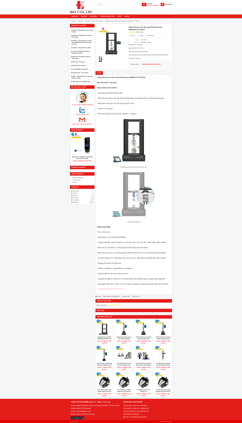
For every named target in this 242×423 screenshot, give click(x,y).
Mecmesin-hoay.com (77, 177)
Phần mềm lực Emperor (78, 62)
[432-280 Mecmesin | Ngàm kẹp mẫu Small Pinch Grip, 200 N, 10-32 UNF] (163, 354)
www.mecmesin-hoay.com (86, 414)
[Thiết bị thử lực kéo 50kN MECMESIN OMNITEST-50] (104, 327)
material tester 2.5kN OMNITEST (111, 296)
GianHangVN (169, 421)
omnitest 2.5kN (126, 296)
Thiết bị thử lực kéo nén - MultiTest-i (135, 405)
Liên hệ (127, 16)
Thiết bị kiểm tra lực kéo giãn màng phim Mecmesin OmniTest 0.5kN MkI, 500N (143, 338)
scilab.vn (74, 182)
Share (133, 35)
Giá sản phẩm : (135, 64)
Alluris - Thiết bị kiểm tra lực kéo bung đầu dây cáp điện (82, 77)
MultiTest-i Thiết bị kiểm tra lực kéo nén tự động (82, 31)
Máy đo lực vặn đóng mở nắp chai (134, 417)
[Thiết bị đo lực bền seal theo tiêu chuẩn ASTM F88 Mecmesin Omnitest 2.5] (124, 327)
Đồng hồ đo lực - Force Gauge (80, 72)
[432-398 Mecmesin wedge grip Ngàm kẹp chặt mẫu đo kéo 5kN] (163, 380)
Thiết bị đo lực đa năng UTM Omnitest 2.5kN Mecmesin (104, 364)
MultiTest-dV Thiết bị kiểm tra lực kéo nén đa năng (81, 36)
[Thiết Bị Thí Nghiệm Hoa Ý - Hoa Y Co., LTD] (81, 13)
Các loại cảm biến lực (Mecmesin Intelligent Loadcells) (80, 52)
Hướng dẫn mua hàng (107, 16)
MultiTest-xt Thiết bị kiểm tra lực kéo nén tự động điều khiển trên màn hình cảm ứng (81, 42)
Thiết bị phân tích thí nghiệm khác (81, 81)
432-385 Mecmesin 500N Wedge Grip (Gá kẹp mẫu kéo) (124, 391)
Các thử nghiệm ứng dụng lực (80, 69)
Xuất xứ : (137, 39)
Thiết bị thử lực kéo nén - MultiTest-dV (136, 408)
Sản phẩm (93, 16)
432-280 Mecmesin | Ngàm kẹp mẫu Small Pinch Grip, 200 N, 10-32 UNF (163, 365)
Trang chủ (74, 16)
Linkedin (151, 35)
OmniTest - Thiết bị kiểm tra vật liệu (81, 47)
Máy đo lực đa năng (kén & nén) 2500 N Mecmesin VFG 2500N (82, 157)
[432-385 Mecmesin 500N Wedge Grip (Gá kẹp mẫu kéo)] (124, 380)
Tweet (142, 35)
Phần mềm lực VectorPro (79, 65)
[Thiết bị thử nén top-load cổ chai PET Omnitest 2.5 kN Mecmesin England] (163, 327)
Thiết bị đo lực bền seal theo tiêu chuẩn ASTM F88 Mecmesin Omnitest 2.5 (123, 338)
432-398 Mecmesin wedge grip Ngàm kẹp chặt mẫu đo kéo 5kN (163, 391)
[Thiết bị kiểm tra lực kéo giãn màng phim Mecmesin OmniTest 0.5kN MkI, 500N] (143, 327)
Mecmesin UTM (136, 296)
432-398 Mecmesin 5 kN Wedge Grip (143, 390)
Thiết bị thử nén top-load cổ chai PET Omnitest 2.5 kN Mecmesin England (163, 338)
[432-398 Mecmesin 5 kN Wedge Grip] (143, 380)
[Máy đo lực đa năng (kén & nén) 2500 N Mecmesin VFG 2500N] (82, 144)
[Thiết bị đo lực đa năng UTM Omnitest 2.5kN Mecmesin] (104, 354)
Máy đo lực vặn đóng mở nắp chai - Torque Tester (81, 57)
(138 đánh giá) (139, 32)
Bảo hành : (137, 42)
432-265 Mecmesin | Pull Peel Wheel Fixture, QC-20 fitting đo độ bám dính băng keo (143, 365)
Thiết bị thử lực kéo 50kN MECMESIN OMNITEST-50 (104, 337)
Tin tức (119, 16)
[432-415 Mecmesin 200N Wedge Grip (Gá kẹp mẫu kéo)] (104, 380)
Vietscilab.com (76, 180)
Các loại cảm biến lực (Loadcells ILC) (136, 411)
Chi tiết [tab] (99, 73)
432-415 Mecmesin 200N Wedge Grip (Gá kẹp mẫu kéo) (104, 391)
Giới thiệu (84, 16)
